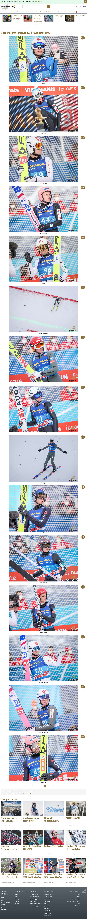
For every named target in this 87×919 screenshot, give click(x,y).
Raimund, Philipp (47, 910)
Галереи (6, 28)
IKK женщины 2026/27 (34, 906)
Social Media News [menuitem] (73, 11)
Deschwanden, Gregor (48, 894)
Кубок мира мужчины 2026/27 (35, 901)
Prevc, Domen (46, 908)
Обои (16, 898)
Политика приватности (38, 1)
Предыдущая (34, 785)
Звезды (16, 905)
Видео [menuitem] (61, 11)
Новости (2, 897)
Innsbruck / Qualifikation (53, 846)
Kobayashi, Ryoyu (47, 901)
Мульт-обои (17, 899)
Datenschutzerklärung (76, 898)
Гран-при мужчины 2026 (34, 894)
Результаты (3, 899)
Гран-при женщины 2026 (34, 896)
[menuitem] (77, 6)
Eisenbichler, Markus (48, 896)
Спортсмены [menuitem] (37, 11)
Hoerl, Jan (46, 899)
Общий (2, 900)
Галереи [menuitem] (43, 11)
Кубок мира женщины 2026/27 (36, 903)
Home (2, 28)
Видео (16, 894)
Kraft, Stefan (46, 903)
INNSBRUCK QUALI (73, 817)
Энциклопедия (3, 909)
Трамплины (3, 905)
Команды (17, 901)
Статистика (3, 904)
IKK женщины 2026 (33, 899)
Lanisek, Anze (46, 905)
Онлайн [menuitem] (16, 11)
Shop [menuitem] (65, 11)
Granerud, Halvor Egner (48, 898)
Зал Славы (17, 903)
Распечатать (78, 896)
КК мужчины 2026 (33, 898)
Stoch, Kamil (46, 912)
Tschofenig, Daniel (47, 913)
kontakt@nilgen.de (31, 793)
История (2, 907)
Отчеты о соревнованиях (5, 902)
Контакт (78, 894)
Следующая (53, 785)
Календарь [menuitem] (30, 11)
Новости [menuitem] (11, 11)
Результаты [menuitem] (23, 11)
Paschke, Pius (46, 906)
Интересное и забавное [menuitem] (52, 11)
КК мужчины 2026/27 (34, 905)
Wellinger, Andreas (47, 915)
